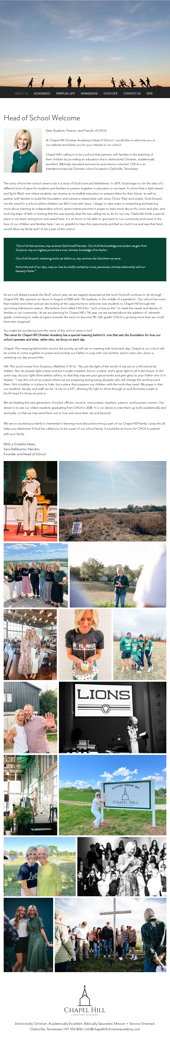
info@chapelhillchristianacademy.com (112, 1029)
